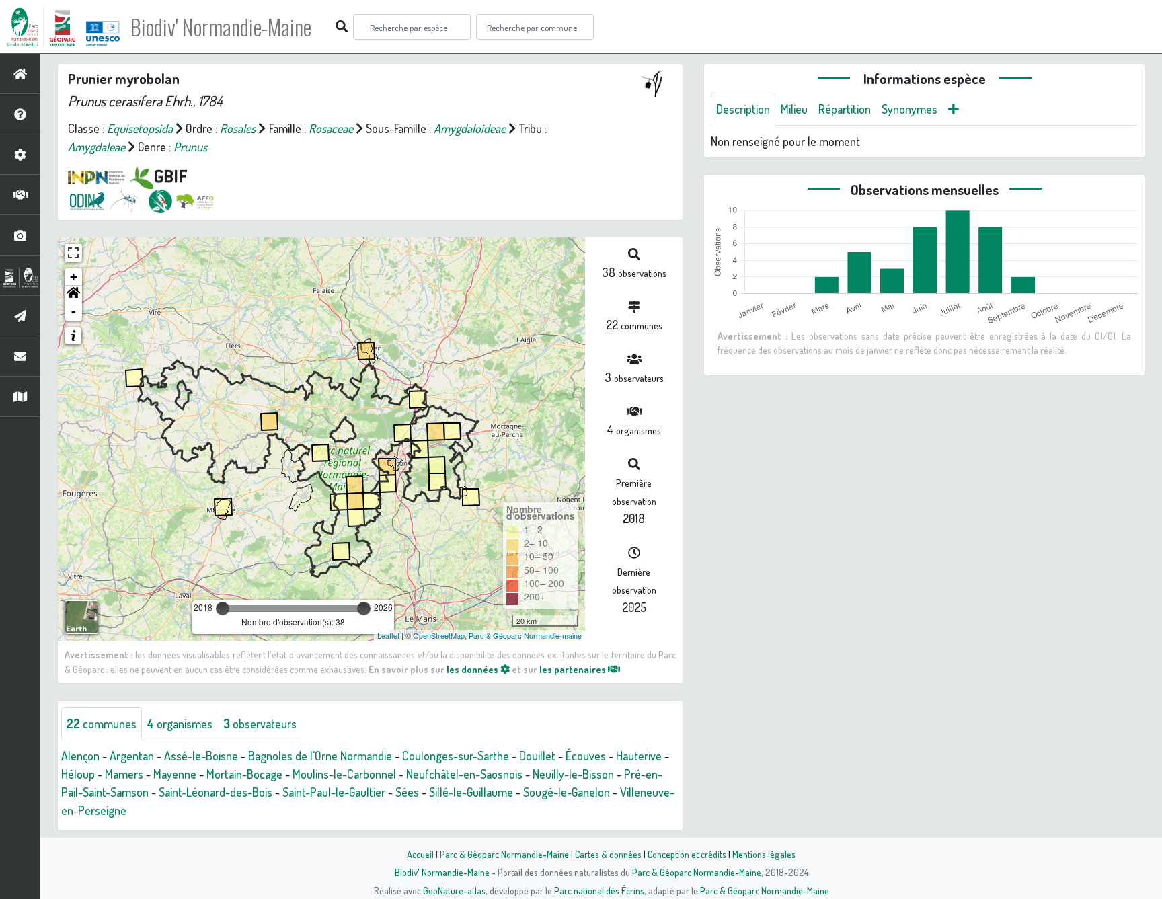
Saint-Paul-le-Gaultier (333, 792)
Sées (407, 792)
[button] (73, 294)
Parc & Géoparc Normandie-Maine (504, 854)
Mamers (124, 774)
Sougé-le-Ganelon (566, 792)
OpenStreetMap (439, 635)
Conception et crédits (687, 854)
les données (473, 669)
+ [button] (73, 277)
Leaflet (388, 635)
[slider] (222, 608)
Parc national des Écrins (599, 890)
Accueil (420, 854)
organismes (179, 723)
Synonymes (909, 109)
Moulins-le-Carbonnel (344, 774)
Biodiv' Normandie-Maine (220, 26)
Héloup (78, 774)
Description (743, 109)
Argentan (132, 755)
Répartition (844, 109)
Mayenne (174, 774)
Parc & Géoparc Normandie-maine (525, 635)
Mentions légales (764, 854)
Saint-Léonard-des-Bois (215, 792)
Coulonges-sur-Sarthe (455, 755)
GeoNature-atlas (454, 890)
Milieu (794, 109)
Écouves (586, 755)
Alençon (80, 755)
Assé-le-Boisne (201, 755)
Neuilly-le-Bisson (573, 774)
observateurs (260, 723)
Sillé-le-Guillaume (471, 792)
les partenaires (573, 669)
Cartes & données (608, 854)
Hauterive (639, 755)
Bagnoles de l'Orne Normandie (320, 755)
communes (102, 723)
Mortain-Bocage (244, 774)
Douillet (537, 755)
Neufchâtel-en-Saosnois (464, 774)
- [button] (73, 312)
